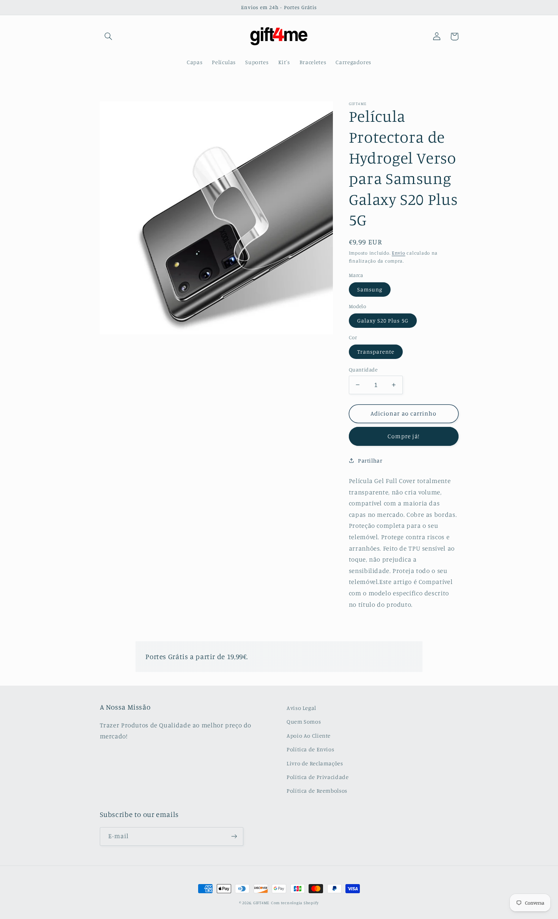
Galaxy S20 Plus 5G (382, 320)
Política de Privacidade (318, 777)
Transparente (376, 351)
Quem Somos (304, 721)
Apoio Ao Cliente (309, 735)
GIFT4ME (261, 902)
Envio (398, 253)
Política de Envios (310, 749)
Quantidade (363, 369)
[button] (108, 36)
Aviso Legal (301, 708)
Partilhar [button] (370, 460)
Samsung (369, 289)
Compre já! (403, 436)
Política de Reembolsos (317, 790)
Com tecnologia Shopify (295, 902)
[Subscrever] (234, 836)
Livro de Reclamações (315, 763)
